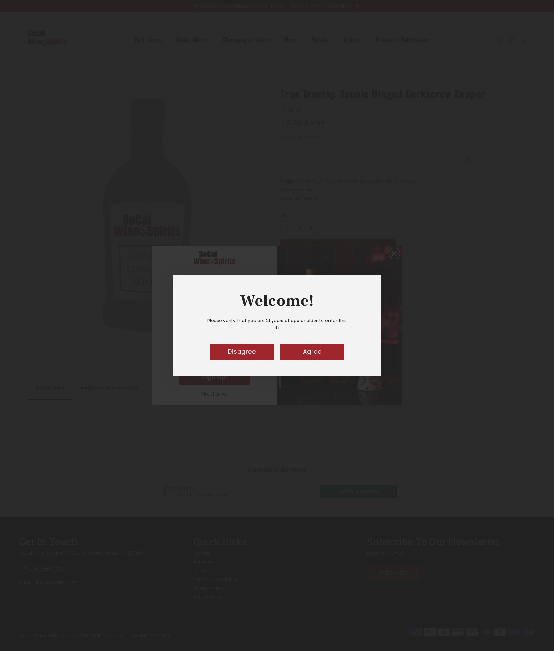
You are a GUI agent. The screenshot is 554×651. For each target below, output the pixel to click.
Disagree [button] (242, 351)
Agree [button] (312, 351)
